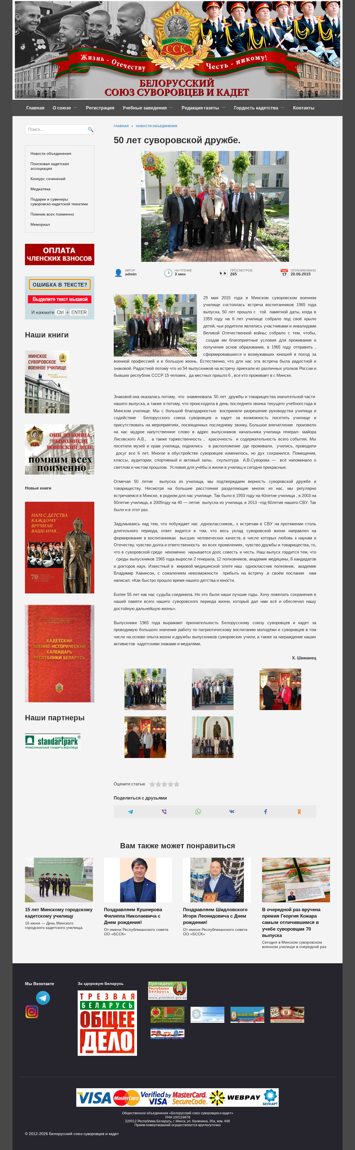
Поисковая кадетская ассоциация (50, 166)
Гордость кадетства (256, 108)
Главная (35, 108)
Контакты (304, 108)
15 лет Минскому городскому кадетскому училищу (58, 912)
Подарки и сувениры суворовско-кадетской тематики (59, 201)
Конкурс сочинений (48, 178)
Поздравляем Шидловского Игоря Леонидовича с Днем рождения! (215, 916)
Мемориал (40, 224)
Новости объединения (51, 153)
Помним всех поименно (52, 214)
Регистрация (100, 108)
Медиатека (40, 189)
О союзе (62, 108)
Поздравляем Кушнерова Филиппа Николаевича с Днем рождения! (133, 916)
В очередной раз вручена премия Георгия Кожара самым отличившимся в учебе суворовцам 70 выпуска (291, 922)
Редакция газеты (200, 108)
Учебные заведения (145, 108)
